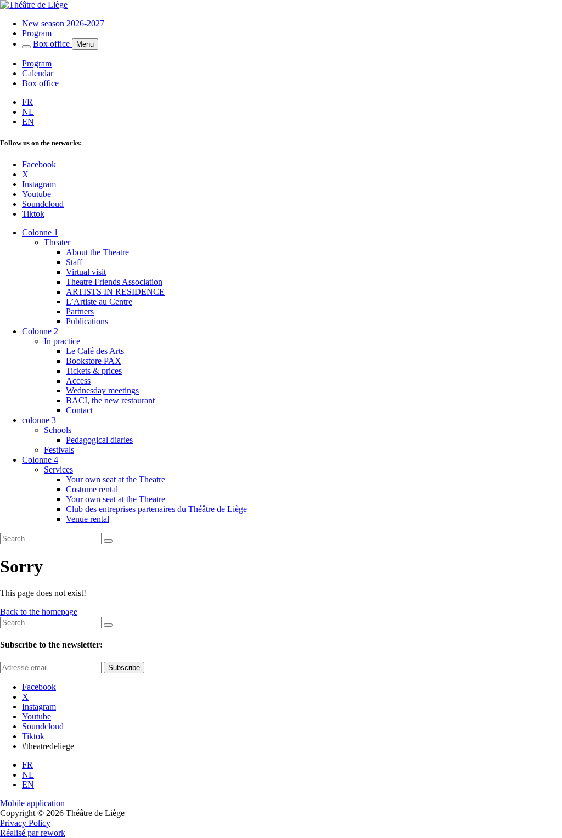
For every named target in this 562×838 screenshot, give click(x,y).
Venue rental (87, 519)
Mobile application (32, 803)
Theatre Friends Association (114, 281)
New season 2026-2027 (63, 23)
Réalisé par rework (32, 832)
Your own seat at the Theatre (115, 479)
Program (37, 33)
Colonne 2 (40, 331)
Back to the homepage (38, 611)
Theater (57, 242)
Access (78, 380)
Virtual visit (86, 272)
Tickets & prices (94, 370)
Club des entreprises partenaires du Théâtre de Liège (156, 509)
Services (58, 469)
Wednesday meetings (102, 390)
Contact (79, 410)
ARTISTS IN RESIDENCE (115, 291)
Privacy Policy (25, 823)
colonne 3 (39, 420)
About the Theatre (97, 252)
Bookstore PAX (93, 360)
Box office (52, 43)
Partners (80, 311)
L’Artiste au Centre (99, 301)
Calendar (37, 73)
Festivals (59, 449)
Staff (74, 262)
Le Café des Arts (95, 351)
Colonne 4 (40, 459)
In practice (62, 341)
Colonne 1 (40, 232)
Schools (57, 430)
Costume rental (92, 489)
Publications (87, 321)
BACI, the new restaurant (110, 400)
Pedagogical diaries (99, 440)
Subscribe (124, 667)
